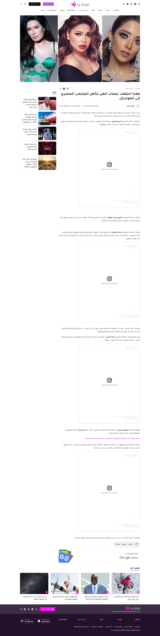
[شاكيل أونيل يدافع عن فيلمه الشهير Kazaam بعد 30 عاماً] (95, 583)
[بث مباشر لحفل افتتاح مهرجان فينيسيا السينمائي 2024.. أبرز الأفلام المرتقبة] (47, 118)
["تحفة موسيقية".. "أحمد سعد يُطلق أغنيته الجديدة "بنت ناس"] (47, 103)
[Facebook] (135, 4)
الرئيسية (137, 88)
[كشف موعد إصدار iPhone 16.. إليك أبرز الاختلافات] (47, 133)
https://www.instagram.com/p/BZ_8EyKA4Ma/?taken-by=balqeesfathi (112, 439)
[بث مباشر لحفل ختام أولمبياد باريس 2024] (47, 148)
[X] (139, 4)
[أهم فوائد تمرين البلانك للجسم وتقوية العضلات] (65, 583)
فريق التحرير (131, 106)
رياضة (118, 544)
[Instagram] (131, 4)
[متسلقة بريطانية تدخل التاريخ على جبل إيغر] (126, 583)
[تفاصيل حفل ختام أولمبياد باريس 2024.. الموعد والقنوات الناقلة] (47, 163)
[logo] (80, 4)
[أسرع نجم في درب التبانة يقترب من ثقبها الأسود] (34, 583)
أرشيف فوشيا (128, 88)
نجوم (124, 544)
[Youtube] (127, 4)
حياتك (131, 544)
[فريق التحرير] (138, 106)
